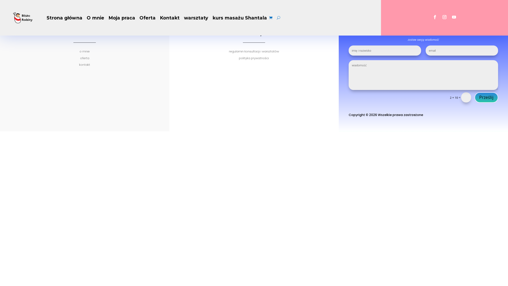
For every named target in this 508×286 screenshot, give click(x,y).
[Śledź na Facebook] (435, 17)
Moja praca (122, 18)
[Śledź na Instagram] (444, 17)
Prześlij (486, 97)
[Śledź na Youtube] (454, 17)
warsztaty (196, 18)
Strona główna (64, 18)
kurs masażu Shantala (240, 18)
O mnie (95, 18)
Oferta (148, 18)
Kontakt (170, 18)
